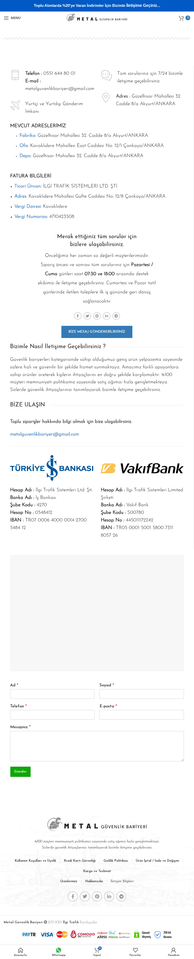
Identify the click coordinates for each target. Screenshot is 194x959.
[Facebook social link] (78, 316)
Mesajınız (20, 727)
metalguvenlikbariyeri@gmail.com (59, 88)
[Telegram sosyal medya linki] (116, 316)
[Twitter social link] (87, 316)
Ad (14, 685)
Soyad (107, 685)
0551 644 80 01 (59, 73)
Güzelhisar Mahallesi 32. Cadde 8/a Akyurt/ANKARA (83, 135)
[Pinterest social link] (97, 316)
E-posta (108, 706)
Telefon (18, 706)
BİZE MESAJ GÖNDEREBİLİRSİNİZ (96, 332)
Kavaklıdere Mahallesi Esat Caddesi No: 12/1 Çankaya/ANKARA (91, 145)
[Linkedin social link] (106, 316)
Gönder (20, 772)
